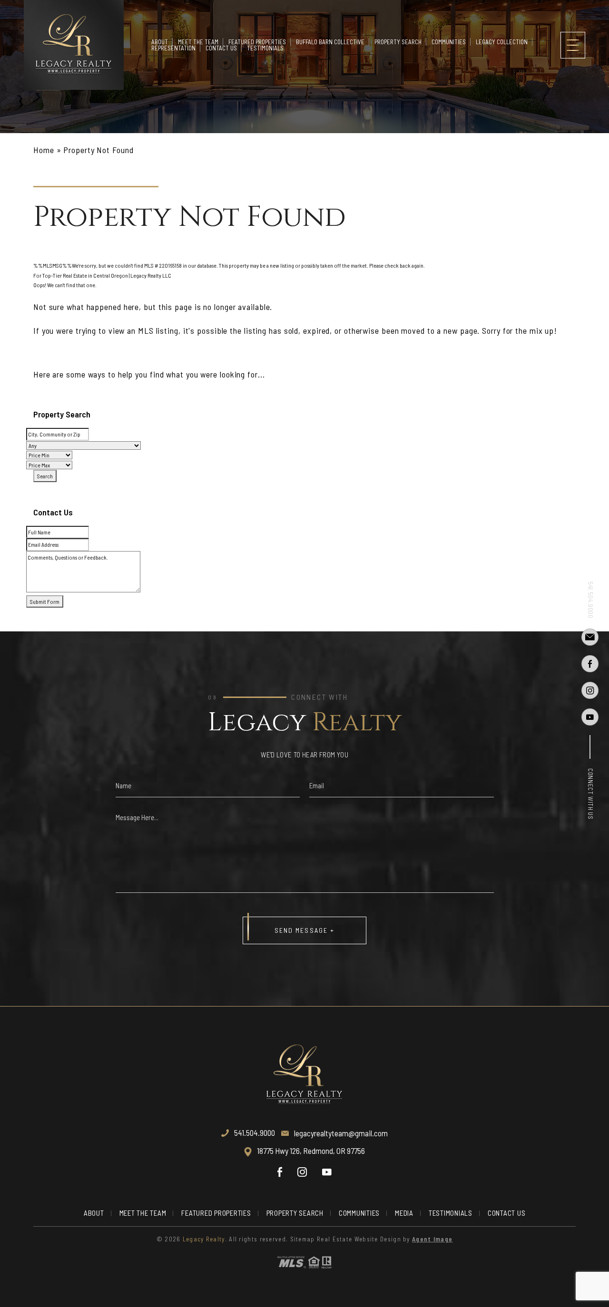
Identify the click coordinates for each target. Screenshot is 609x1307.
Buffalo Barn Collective (330, 42)
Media (404, 1213)
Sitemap (302, 1239)
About (159, 42)
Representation (173, 48)
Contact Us (221, 48)
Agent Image (432, 1239)
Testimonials (265, 48)
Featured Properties (257, 42)
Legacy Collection (502, 42)
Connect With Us (590, 794)
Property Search (398, 42)
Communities (449, 42)
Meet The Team (198, 42)
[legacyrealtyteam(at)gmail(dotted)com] (590, 637)
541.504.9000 (590, 600)
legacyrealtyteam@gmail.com (341, 1133)
